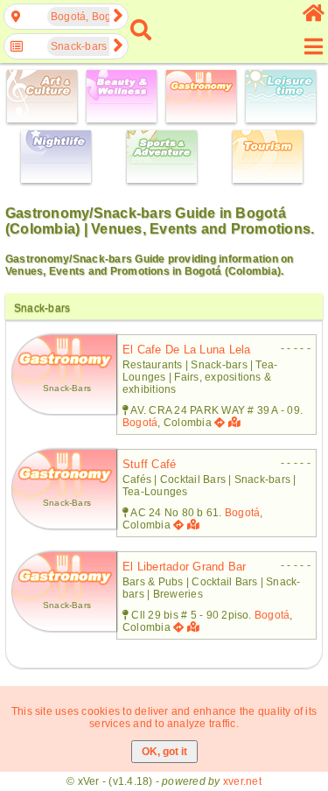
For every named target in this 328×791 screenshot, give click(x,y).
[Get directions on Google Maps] (219, 422)
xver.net (242, 781)
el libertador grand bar (184, 566)
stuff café (149, 464)
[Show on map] (236, 422)
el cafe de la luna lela (186, 349)
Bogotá (139, 422)
